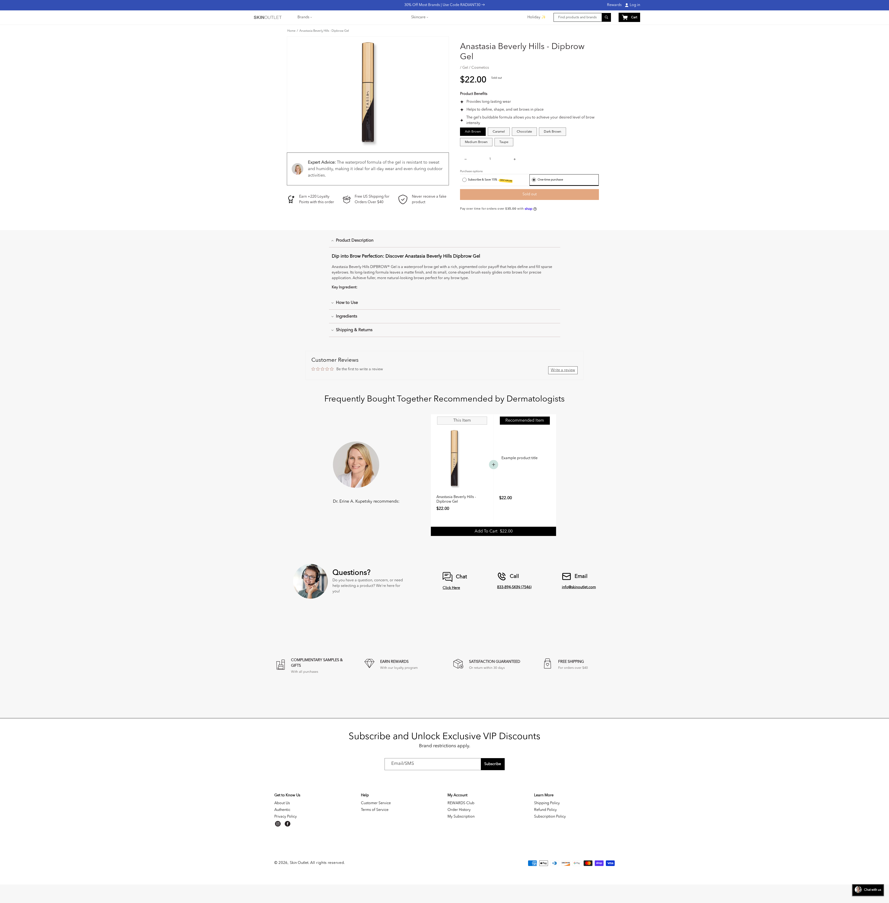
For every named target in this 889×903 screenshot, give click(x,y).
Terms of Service (374, 810)
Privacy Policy (285, 817)
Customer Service (376, 803)
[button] (304, 17)
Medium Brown (476, 142)
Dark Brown (552, 131)
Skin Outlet (299, 863)
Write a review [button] (563, 370)
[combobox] (582, 17)
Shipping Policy (547, 803)
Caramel (499, 131)
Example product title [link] (519, 458)
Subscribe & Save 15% (490, 180)
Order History (459, 810)
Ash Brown (473, 131)
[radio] (464, 179)
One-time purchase (550, 179)
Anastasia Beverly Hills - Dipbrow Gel (324, 31)
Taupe (503, 142)
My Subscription (461, 817)
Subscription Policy (550, 817)
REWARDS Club (461, 803)
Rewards (614, 5)
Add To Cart (494, 531)
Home (291, 31)
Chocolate (524, 131)
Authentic (282, 810)
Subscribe (492, 764)
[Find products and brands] (606, 17)
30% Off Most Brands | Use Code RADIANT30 (442, 5)
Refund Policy (545, 810)
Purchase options (471, 171)
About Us (282, 803)
